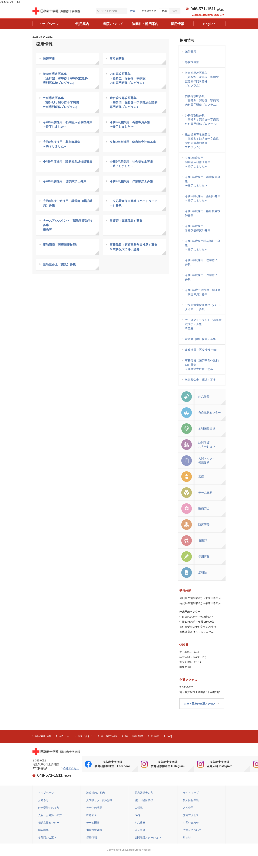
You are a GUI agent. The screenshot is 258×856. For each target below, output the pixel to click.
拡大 (175, 10)
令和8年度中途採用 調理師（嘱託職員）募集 (67, 203)
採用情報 (187, 40)
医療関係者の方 (144, 792)
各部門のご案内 (47, 837)
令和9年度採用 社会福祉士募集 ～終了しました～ (131, 164)
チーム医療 (93, 822)
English (187, 837)
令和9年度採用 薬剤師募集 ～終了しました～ (61, 144)
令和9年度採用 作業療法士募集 (131, 181)
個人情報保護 (43, 736)
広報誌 (155, 736)
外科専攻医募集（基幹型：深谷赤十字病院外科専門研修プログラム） (61, 102)
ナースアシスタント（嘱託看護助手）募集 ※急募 (68, 225)
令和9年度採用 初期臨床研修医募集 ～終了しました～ (67, 124)
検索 (132, 10)
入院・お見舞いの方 (50, 815)
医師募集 (49, 58)
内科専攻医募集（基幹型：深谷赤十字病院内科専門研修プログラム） (127, 78)
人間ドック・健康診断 (99, 800)
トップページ (46, 792)
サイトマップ (191, 792)
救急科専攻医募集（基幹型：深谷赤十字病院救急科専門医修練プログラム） (65, 78)
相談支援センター (48, 822)
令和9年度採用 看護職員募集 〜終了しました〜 (130, 124)
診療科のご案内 (95, 792)
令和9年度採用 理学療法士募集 (64, 181)
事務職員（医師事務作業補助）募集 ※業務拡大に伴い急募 (133, 247)
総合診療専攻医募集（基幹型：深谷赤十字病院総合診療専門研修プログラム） (133, 102)
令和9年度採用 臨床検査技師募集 (133, 142)
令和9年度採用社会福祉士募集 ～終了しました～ (202, 245)
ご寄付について (192, 830)
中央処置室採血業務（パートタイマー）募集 (133, 203)
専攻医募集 (117, 58)
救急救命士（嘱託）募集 (59, 264)
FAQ (169, 736)
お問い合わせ (85, 736)
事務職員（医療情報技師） (61, 244)
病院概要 (43, 830)
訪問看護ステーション (148, 837)
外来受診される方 (48, 807)
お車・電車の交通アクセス (200, 703)
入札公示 (64, 736)
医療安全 (91, 815)
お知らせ (43, 800)
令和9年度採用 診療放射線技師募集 (67, 161)
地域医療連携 (94, 830)
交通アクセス (71, 768)
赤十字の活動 (109, 736)
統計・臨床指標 (134, 736)
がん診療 (140, 822)
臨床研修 (140, 830)
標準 (164, 10)
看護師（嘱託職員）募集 (126, 220)
